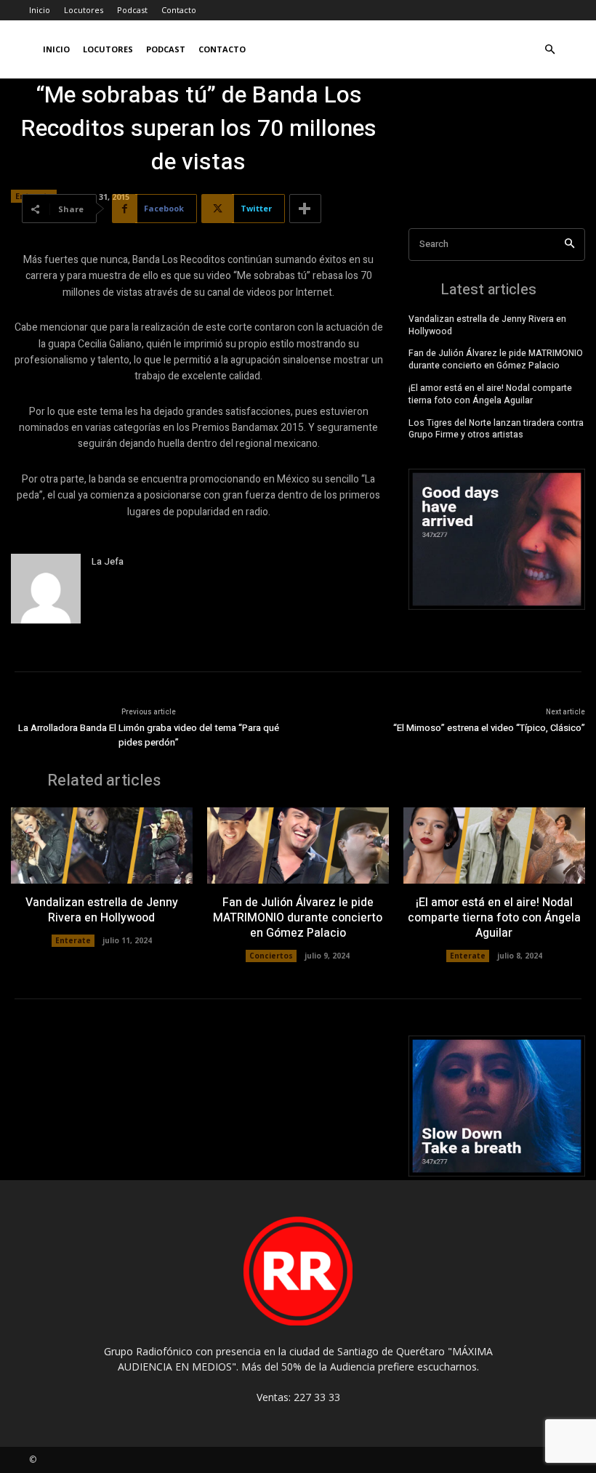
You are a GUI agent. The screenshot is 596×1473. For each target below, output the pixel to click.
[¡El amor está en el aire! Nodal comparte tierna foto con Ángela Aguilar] (494, 845)
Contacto (178, 9)
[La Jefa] (46, 588)
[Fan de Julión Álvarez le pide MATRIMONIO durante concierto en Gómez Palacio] (298, 845)
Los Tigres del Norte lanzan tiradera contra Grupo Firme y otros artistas (496, 429)
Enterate (73, 940)
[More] (305, 208)
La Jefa (108, 561)
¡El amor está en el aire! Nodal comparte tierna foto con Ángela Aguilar (490, 394)
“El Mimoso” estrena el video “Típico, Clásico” (489, 728)
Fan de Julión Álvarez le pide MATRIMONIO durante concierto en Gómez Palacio (495, 359)
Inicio (39, 9)
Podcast (132, 9)
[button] (549, 50)
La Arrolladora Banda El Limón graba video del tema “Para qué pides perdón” (148, 735)
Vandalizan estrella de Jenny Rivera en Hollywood (487, 325)
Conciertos (271, 956)
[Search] (569, 244)
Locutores (83, 9)
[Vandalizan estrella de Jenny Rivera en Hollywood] (102, 845)
